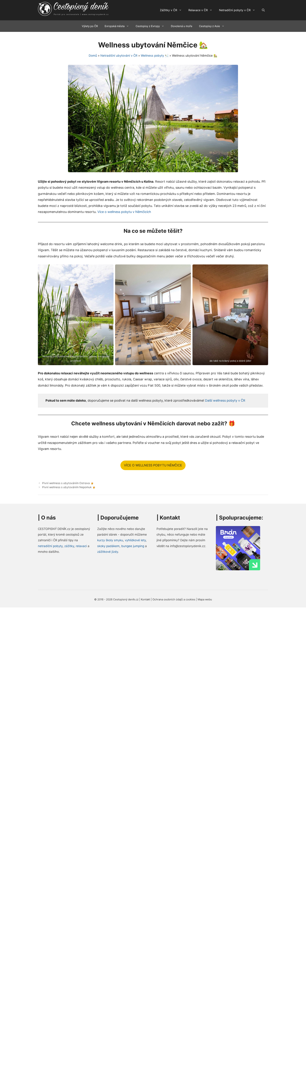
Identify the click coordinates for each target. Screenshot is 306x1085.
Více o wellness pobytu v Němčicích (124, 212)
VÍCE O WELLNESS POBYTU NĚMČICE (153, 465)
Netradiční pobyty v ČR (235, 10)
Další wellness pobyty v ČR (225, 400)
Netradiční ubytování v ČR (118, 55)
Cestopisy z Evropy (148, 26)
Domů (93, 55)
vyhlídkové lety (135, 540)
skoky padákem (108, 546)
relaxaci (81, 546)
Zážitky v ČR (168, 10)
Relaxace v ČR (198, 10)
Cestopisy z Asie (209, 26)
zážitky (69, 546)
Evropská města (114, 26)
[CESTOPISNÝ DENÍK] (73, 9)
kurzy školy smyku (110, 540)
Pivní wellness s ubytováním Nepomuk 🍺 (69, 487)
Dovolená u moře (181, 26)
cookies (190, 599)
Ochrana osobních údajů (167, 599)
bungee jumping (132, 546)
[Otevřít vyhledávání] (263, 10)
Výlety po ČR (90, 26)
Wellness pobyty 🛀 (155, 55)
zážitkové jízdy (107, 551)
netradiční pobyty (50, 546)
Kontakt (145, 599)
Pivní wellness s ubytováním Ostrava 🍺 (68, 483)
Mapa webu (205, 599)
